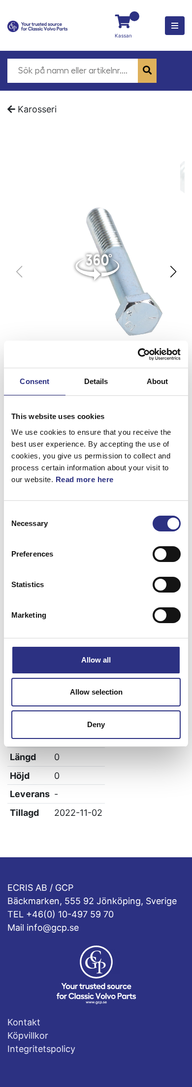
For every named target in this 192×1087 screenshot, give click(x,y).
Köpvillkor (27, 1035)
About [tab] (157, 381)
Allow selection (96, 692)
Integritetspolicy (41, 1049)
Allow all (96, 660)
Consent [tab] (34, 381)
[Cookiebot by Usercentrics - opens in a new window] (138, 354)
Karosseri (37, 109)
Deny (96, 724)
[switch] (167, 554)
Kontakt (23, 1022)
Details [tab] (96, 381)
